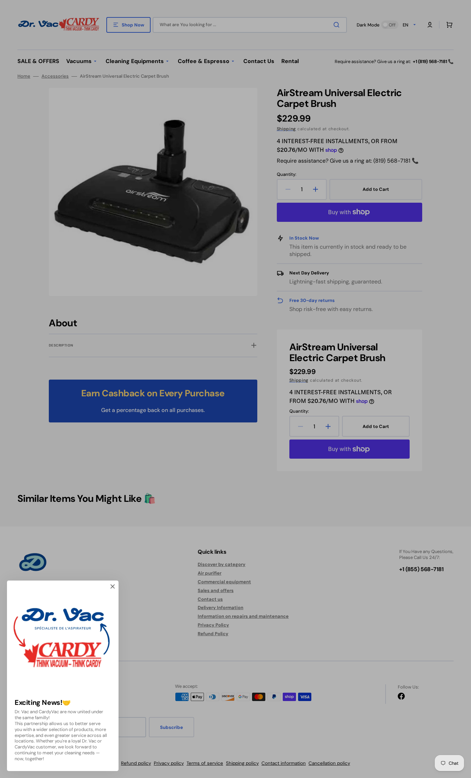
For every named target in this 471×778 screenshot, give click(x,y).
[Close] (112, 586)
